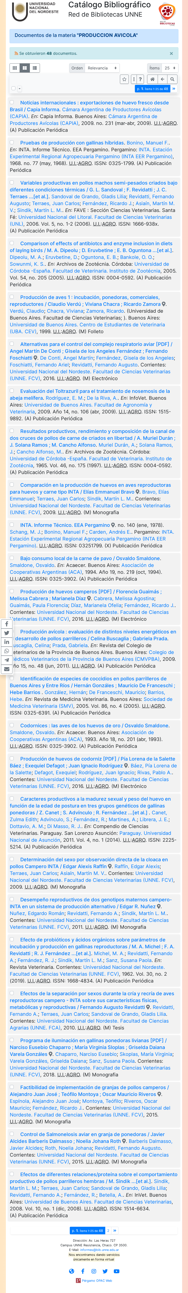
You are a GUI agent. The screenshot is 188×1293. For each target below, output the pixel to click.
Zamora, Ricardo (105, 311)
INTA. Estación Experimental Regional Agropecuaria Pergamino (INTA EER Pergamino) (92, 539)
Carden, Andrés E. (110, 532)
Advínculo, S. (55, 819)
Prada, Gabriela (70, 645)
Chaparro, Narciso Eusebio (86, 1054)
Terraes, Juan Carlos (56, 203)
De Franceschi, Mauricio (117, 692)
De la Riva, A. (102, 398)
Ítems (155, 68)
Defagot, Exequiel (55, 772)
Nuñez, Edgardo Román (37, 913)
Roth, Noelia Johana (68, 1148)
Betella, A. (111, 1195)
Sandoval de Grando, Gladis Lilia (88, 196)
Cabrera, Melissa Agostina (124, 598)
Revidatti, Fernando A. (93, 913)
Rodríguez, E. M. (65, 398)
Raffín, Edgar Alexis (137, 866)
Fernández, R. (90, 819)
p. (152, 89)
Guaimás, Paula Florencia (39, 605)
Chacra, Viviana (65, 311)
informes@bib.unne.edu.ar (99, 1250)
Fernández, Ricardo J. (107, 203)
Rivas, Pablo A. (154, 772)
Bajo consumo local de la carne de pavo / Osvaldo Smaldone (90, 558)
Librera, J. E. (154, 819)
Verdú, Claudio (27, 311)
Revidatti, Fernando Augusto (105, 365)
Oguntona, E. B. (99, 257)
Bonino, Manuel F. (148, 143)
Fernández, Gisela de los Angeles (135, 358)
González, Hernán (65, 692)
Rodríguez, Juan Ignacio (106, 772)
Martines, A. (123, 819)
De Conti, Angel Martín (66, 358)
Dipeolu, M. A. (26, 257)
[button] (140, 79)
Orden (77, 68)
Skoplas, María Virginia (146, 1054)
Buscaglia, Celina (29, 645)
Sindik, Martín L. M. (39, 210)
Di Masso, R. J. (64, 826)
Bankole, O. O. (136, 257)
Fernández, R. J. (36, 960)
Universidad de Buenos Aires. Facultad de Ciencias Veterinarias (98, 1202)
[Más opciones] (134, 79)
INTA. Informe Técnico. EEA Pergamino (65, 525)
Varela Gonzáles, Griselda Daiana (48, 1061)
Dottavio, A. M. (27, 826)
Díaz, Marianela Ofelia (96, 605)
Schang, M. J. (25, 532)
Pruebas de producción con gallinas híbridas (72, 143)
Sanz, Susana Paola (129, 960)
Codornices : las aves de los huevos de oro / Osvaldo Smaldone (94, 726)
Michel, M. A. (109, 953)
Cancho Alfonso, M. (39, 452)
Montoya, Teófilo (101, 1101)
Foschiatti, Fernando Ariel (39, 365)
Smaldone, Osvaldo (32, 565)
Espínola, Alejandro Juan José (44, 1101)
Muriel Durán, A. (117, 445)
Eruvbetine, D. (62, 257)
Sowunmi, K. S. (27, 264)
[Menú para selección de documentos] (19, 89)
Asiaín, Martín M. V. (82, 873)
